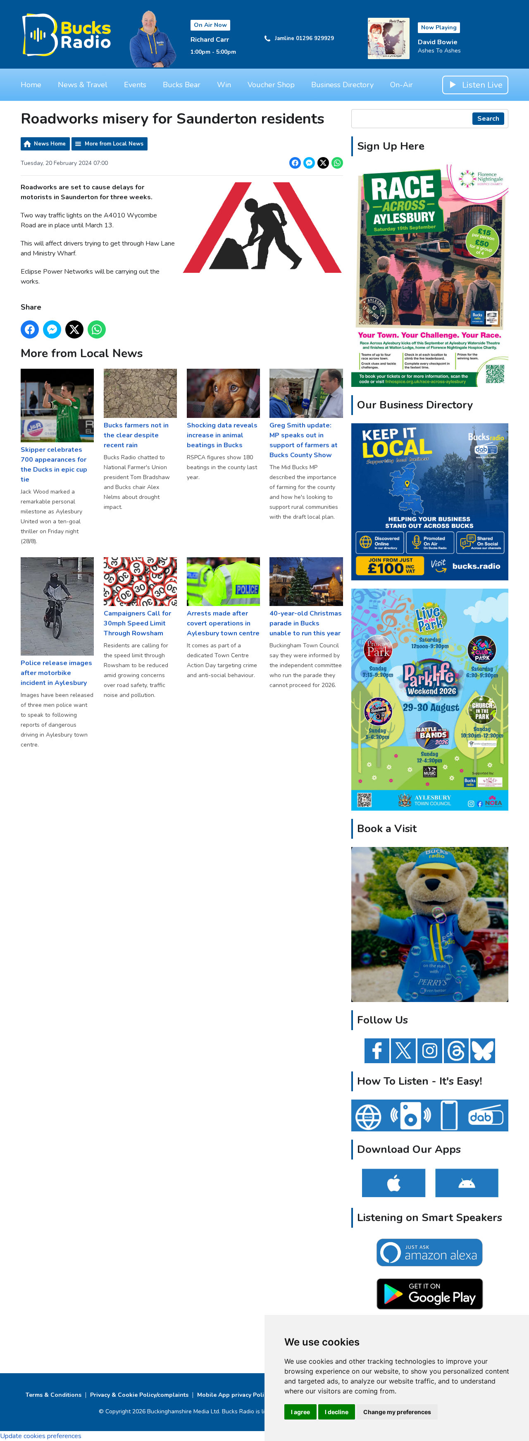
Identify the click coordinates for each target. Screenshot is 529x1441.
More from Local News (114, 144)
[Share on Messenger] (309, 163)
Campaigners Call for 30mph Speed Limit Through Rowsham (137, 623)
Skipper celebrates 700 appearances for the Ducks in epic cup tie (54, 464)
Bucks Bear (181, 85)
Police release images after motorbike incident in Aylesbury (56, 672)
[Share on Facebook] (295, 163)
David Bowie (438, 42)
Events (135, 85)
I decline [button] (336, 1411)
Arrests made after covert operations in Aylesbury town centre (223, 623)
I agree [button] (300, 1411)
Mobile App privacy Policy (233, 1395)
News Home (50, 144)
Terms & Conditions (53, 1395)
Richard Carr (210, 39)
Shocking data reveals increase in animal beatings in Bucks (222, 435)
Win (224, 85)
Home (31, 85)
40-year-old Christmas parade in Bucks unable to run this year (305, 623)
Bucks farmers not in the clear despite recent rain (136, 435)
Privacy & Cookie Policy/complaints (139, 1395)
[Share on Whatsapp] (337, 163)
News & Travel (82, 85)
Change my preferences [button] (397, 1411)
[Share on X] (323, 163)
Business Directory (342, 85)
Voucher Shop (271, 85)
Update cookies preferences (40, 1436)
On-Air (401, 85)
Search (488, 118)
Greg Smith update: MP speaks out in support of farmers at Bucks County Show (303, 440)
